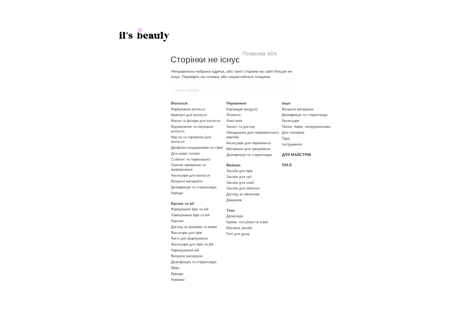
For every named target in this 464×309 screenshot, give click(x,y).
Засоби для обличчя (242, 188)
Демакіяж (234, 200)
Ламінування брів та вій (190, 215)
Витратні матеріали (186, 181)
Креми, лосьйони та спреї (247, 222)
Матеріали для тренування (248, 149)
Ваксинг (177, 221)
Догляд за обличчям (242, 194)
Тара (285, 138)
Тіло (230, 210)
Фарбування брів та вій (189, 209)
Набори (177, 193)
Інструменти (292, 144)
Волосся (179, 103)
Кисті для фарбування (189, 238)
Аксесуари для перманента (248, 143)
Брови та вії (182, 203)
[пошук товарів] (290, 90)
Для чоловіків (293, 133)
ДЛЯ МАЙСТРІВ (296, 154)
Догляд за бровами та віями (194, 227)
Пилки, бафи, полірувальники (306, 127)
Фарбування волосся (188, 109)
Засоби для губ (238, 177)
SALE (287, 165)
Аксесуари (290, 121)
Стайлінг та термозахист (191, 159)
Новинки (177, 280)
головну (213, 77)
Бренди (177, 274)
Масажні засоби (239, 228)
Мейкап (233, 165)
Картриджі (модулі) (242, 109)
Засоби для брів (239, 171)
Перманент (236, 103)
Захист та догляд (240, 127)
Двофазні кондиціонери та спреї (197, 148)
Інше (286, 103)
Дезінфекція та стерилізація (193, 187)
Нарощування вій (185, 250)
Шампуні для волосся (189, 115)
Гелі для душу (238, 234)
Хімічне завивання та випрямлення (188, 167)
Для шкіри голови (185, 153)
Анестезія (234, 121)
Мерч (175, 268)
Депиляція (234, 216)
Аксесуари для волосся (190, 175)
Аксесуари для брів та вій (192, 244)
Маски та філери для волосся (195, 121)
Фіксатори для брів (186, 233)
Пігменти (233, 115)
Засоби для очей (240, 183)
